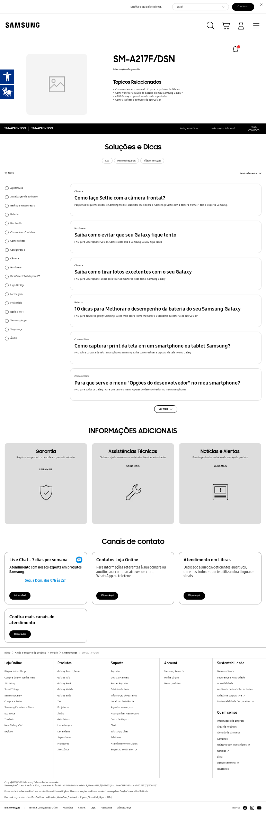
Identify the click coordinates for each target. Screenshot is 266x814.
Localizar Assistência (122, 701)
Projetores (63, 707)
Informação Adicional (223, 128)
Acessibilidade (225, 683)
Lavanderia (63, 731)
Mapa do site (106, 807)
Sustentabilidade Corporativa (234, 701)
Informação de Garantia (124, 695)
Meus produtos (172, 683)
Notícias (222, 750)
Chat (113, 725)
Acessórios (63, 749)
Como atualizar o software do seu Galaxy (138, 99)
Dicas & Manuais (120, 677)
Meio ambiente (225, 671)
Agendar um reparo (122, 707)
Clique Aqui (107, 595)
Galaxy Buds (64, 695)
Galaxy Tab (63, 677)
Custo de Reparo (120, 719)
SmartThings (12, 689)
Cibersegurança (124, 807)
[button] (166, 200)
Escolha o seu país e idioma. (146, 6)
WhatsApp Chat (119, 731)
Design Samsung (226, 762)
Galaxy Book (64, 683)
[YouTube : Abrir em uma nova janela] (259, 808)
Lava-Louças (64, 725)
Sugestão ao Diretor (122, 749)
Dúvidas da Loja (120, 689)
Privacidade (68, 807)
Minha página (171, 677)
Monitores (63, 743)
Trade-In (9, 719)
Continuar (243, 6)
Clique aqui (194, 595)
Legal (93, 807)
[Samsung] (21, 25)
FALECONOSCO (253, 128)
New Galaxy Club (14, 725)
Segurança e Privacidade (231, 677)
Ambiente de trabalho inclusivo (234, 689)
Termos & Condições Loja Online (43, 807)
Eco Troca (10, 713)
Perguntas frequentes (126, 160)
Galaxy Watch (65, 689)
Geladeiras (63, 719)
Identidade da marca (228, 732)
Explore (9, 731)
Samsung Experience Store (19, 707)
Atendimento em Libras (124, 743)
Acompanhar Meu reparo (125, 713)
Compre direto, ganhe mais (20, 677)
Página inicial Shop (15, 671)
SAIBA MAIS (45, 469)
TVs (59, 701)
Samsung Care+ (13, 695)
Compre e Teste (13, 701)
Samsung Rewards (174, 671)
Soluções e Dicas (189, 128)
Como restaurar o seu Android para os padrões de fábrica (147, 89)
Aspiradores (64, 737)
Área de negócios (227, 726)
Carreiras (222, 738)
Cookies (82, 807)
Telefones (116, 737)
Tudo (107, 160)
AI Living (10, 683)
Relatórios (223, 768)
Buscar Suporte (119, 683)
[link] (235, 49)
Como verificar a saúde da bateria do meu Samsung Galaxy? (149, 92)
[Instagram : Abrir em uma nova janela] (252, 808)
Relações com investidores (232, 744)
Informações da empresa (231, 720)
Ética (220, 756)
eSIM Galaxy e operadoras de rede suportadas (141, 96)
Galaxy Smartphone (68, 671)
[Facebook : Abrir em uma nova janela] (245, 808)
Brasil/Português (12, 807)
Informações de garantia (126, 69)
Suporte (115, 671)
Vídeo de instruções (152, 160)
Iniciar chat (20, 595)
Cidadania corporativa (230, 695)
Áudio (60, 713)
